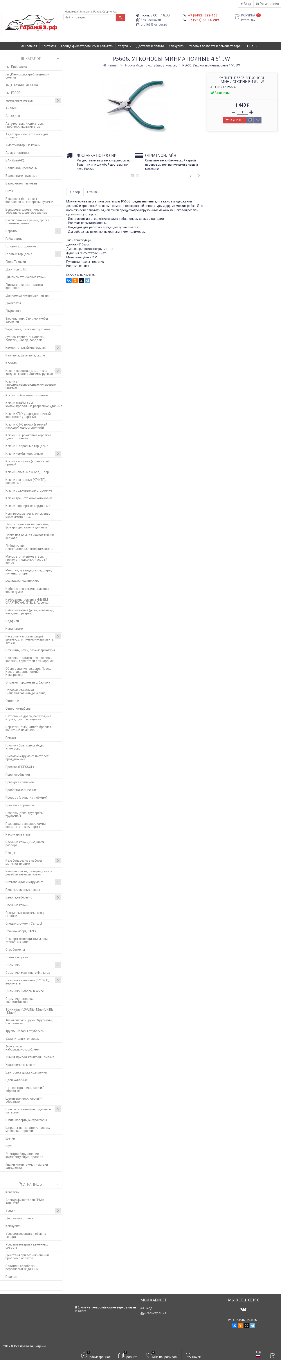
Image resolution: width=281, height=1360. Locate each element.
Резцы (10, 853)
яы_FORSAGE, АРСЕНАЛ (22, 85)
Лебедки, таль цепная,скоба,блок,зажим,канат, (29, 547)
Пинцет (10, 737)
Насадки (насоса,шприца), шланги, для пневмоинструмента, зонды (29, 639)
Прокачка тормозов (19, 805)
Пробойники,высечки (20, 790)
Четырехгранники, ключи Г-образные (25, 1089)
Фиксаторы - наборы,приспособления (23, 1048)
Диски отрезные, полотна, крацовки (24, 286)
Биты (9, 191)
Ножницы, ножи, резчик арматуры (30, 650)
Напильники (14, 628)
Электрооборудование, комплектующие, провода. (24, 1155)
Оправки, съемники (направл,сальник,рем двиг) (25, 691)
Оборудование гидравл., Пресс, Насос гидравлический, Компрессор (28, 671)
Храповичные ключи (20, 1065)
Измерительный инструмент (26, 347)
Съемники (12, 965)
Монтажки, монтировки (22, 581)
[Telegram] (87, 280)
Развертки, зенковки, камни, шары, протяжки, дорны (25, 825)
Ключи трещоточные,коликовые (28, 498)
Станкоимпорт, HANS (20, 931)
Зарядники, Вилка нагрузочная (27, 329)
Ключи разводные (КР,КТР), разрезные (25, 481)
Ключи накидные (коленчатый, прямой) (27, 463)
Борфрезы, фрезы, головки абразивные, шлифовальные (26, 211)
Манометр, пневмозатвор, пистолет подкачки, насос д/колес (26, 559)
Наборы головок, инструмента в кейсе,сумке (28, 590)
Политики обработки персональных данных (21, 1267)
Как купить (176, 46)
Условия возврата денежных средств (26, 1246)
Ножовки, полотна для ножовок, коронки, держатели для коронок (29, 659)
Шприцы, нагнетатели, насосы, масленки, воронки (27, 1129)
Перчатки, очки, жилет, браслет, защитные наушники (28, 728)
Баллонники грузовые (21, 175)
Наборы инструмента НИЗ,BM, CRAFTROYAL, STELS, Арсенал (27, 601)
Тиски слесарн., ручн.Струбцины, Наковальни (29, 1021)
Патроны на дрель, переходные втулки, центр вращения (28, 717)
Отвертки (12, 701)
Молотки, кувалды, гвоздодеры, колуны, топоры (28, 572)
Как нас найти (151, 20)
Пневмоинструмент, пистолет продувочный (27, 757)
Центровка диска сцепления (26, 1072)
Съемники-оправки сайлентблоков (19, 1000)
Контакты (49, 46)
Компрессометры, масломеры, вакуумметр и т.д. (27, 515)
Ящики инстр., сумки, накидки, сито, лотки (27, 1166)
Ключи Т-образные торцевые (26, 446)
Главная (31, 46)
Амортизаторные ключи (22, 145)
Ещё (250, 46)
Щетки (10, 1138)
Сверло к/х (109, 11)
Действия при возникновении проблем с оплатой (27, 1256)
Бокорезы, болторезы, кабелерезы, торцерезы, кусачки (29, 200)
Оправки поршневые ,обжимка (27, 682)
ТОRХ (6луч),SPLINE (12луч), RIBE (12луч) (29, 1011)
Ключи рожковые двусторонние (28, 490)
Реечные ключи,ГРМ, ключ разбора (24, 843)
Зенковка (85, 11)
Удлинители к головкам (22, 1038)
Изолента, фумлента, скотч (25, 355)
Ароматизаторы (17, 152)
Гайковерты (13, 238)
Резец (97, 11)
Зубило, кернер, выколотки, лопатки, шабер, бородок (25, 338)
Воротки (11, 231)
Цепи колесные (16, 1080)
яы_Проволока (16, 66)
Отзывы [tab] (93, 192)
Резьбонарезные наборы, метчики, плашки (24, 862)
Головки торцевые (18, 254)
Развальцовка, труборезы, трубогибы (24, 814)
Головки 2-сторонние (20, 246)
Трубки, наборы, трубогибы (25, 1031)
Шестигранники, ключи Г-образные (23, 1100)
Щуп (8, 1146)
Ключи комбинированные (24, 453)
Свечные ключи (16, 905)
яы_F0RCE (12, 93)
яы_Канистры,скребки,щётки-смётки (27, 76)
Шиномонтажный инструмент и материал (28, 1111)
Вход (247, 3)
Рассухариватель (18, 834)
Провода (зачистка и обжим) (26, 797)
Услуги (123, 46)
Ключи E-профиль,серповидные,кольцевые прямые (30, 384)
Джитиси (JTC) (16, 269)
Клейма (11, 363)
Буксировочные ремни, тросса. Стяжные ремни (27, 221)
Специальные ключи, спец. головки (25, 914)
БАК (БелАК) (14, 160)
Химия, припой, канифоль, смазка (29, 1057)
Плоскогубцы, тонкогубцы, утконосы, (24, 747)
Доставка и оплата (150, 46)
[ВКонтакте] (69, 280)
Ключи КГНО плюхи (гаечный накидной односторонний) (26, 426)
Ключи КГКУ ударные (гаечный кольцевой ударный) (28, 415)
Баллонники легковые (21, 183)
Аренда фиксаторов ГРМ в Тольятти (86, 46)
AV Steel (11, 108)
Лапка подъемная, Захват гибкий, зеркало (30, 536)
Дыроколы (13, 311)
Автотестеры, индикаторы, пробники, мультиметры (24, 125)
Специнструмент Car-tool (23, 923)
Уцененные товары (19, 100)
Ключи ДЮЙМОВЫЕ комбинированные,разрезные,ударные (33, 404)
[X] (81, 280)
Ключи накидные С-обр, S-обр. (27, 472)
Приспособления (17, 774)
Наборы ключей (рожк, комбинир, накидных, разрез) (29, 611)
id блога (80, 1311)
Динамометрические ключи (25, 277)
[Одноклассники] (75, 280)
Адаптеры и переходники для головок (27, 135)
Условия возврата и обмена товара (215, 46)
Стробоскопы (15, 949)
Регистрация (269, 3)
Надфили (12, 621)
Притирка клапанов (19, 782)
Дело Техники (15, 261)
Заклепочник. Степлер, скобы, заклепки (27, 320)
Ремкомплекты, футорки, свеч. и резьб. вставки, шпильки (28, 873)
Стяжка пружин (16, 957)
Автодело (12, 116)
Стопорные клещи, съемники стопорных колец (26, 940)
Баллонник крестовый (21, 168)
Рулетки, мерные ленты (22, 889)
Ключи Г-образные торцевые (26, 395)
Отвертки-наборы (18, 708)
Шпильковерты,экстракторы (26, 1120)
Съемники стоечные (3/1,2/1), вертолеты (27, 982)
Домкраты (13, 303)
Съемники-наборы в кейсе (24, 991)
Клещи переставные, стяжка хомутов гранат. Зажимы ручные (29, 372)
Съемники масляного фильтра (27, 972)
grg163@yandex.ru (154, 24)
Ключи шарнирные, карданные (27, 506)
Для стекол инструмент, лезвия (28, 295)
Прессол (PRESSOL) (19, 767)
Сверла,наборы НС (18, 897)
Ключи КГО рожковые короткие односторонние (28, 436)
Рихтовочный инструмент (24, 882)
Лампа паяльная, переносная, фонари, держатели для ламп (27, 526)
